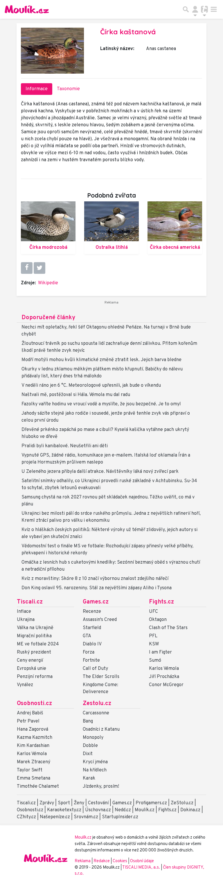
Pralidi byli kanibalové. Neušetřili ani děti (64, 446)
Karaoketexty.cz (64, 810)
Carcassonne (96, 713)
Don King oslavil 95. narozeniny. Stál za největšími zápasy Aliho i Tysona (96, 588)
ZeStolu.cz (182, 803)
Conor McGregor (166, 685)
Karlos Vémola (164, 669)
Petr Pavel (28, 721)
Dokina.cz (190, 810)
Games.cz (96, 602)
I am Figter (160, 652)
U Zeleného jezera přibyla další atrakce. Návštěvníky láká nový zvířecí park (100, 472)
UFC (153, 612)
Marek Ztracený (33, 762)
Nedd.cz (123, 810)
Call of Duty (95, 669)
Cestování (98, 803)
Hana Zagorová (32, 729)
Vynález (25, 685)
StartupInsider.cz (120, 817)
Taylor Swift (29, 770)
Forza (88, 652)
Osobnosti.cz (34, 703)
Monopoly (93, 738)
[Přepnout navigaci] (195, 9)
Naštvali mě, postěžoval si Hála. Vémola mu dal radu (75, 395)
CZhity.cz (26, 817)
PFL (153, 636)
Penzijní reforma (35, 677)
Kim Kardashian (33, 746)
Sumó (155, 660)
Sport (64, 803)
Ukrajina (26, 620)
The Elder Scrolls (101, 677)
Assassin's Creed (100, 620)
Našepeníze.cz (55, 817)
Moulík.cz (144, 810)
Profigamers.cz (151, 803)
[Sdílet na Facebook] (26, 268)
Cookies (120, 861)
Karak (89, 778)
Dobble (90, 746)
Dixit (88, 754)
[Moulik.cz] (27, 9)
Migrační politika (34, 636)
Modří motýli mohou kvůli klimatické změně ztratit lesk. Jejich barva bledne (101, 360)
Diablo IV (92, 644)
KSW (154, 644)
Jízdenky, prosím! (101, 786)
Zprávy (46, 803)
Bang (88, 721)
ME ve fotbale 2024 (38, 644)
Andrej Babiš (30, 713)
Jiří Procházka (164, 677)
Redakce (101, 861)
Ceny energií (30, 660)
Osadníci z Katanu (101, 729)
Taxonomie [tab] (68, 89)
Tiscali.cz (30, 602)
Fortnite (91, 660)
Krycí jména (95, 762)
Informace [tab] (37, 89)
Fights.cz (161, 602)
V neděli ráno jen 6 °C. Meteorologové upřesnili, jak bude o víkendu (91, 385)
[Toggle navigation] (213, 9)
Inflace (24, 612)
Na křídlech (95, 770)
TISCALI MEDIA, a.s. (141, 867)
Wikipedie (48, 283)
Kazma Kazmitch (34, 738)
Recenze (92, 612)
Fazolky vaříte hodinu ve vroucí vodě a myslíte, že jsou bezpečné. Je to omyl (101, 404)
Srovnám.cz (86, 817)
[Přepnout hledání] (185, 9)
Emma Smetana (33, 778)
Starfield (92, 628)
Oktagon (158, 620)
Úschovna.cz (98, 810)
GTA (87, 636)
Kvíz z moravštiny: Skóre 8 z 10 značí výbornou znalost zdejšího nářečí (94, 579)
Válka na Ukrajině (35, 628)
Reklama (83, 861)
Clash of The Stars (168, 628)
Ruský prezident (34, 652)
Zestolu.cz (97, 703)
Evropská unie (31, 669)
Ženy (79, 803)
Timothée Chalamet (38, 786)
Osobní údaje (142, 861)
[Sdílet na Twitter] (39, 268)
